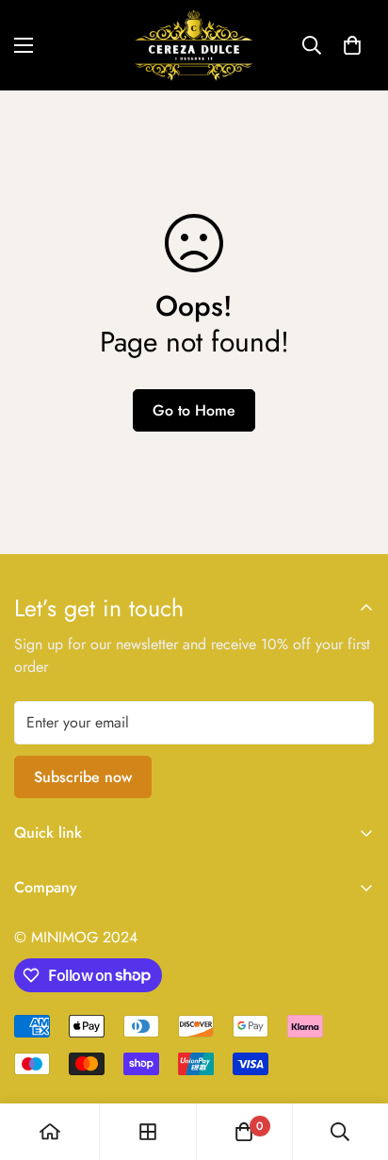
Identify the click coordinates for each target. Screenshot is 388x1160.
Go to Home (194, 410)
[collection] (147, 1131)
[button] (352, 45)
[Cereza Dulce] (194, 45)
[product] (50, 1131)
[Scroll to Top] (354, 1060)
